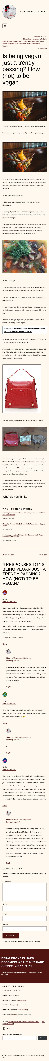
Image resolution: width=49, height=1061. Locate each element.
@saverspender (22, 1000)
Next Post (43, 555)
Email (5, 914)
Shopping (11, 43)
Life (41, 39)
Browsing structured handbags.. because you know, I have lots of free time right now (24, 513)
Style (45, 39)
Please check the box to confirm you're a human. (22, 942)
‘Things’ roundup (23, 1010)
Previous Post (8, 555)
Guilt (29, 41)
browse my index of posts (30, 1021)
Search (42, 1038)
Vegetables (36, 43)
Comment (7, 882)
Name (5, 904)
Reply (5, 644)
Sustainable (22, 43)
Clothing (16, 41)
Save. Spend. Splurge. (33, 12)
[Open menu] (5, 26)
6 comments (42, 48)
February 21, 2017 (9, 703)
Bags (4, 41)
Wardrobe (6, 46)
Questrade (13, 1015)
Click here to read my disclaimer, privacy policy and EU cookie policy (23, 1056)
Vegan (29, 43)
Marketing (35, 41)
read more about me (15, 1021)
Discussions (27, 39)
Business (9, 41)
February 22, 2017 (10, 601)
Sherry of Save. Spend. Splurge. (18, 658)
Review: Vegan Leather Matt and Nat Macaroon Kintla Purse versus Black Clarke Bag (23, 536)
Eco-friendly (23, 41)
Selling (42, 41)
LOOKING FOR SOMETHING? (12, 1034)
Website (5, 924)
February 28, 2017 (13, 661)
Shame (5, 43)
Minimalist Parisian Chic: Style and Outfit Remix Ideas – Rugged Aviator (24, 525)
